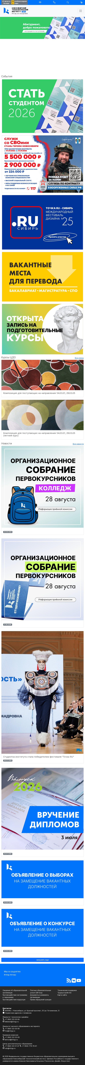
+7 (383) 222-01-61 (12, 1046)
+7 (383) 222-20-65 (12, 1037)
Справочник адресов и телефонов (17, 1013)
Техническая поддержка (67, 990)
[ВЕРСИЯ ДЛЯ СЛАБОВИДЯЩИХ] (40, 2)
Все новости (78, 444)
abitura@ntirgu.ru (11, 1040)
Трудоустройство (64, 993)
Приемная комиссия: (10, 1035)
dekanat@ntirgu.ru (11, 1022)
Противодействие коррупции (14, 1000)
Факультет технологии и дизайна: (16, 1017)
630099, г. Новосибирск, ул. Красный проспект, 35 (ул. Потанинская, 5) (32, 1011)
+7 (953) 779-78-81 (29, 1046)
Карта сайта (62, 995)
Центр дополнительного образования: (17, 1044)
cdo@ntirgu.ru (9, 1048)
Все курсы (79, 358)
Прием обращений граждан (40, 1000)
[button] (81, 2)
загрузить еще (42, 960)
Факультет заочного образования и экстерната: (21, 1026)
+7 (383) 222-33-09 (11, 1019)
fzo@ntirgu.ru (9, 1031)
